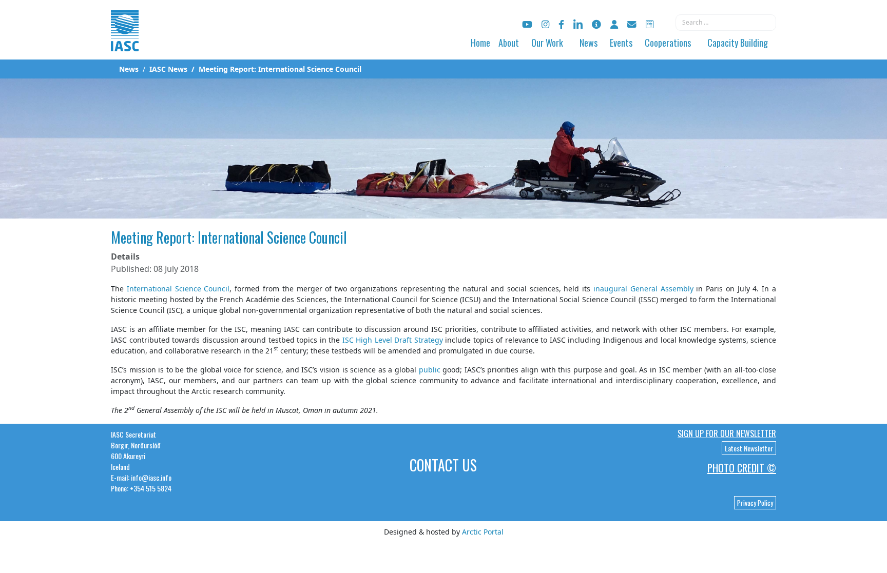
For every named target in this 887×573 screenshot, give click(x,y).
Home (480, 42)
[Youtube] (527, 24)
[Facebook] (561, 24)
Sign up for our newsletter (727, 433)
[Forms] (649, 24)
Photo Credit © (741, 468)
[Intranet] (614, 24)
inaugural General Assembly (643, 288)
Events (621, 42)
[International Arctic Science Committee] (125, 41)
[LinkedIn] (578, 24)
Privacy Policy (755, 503)
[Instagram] (545, 24)
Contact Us (443, 465)
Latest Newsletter (749, 448)
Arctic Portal (483, 532)
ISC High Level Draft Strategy (392, 340)
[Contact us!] (632, 24)
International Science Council (178, 288)
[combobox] (726, 22)
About (508, 42)
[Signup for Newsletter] (596, 24)
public (429, 369)
